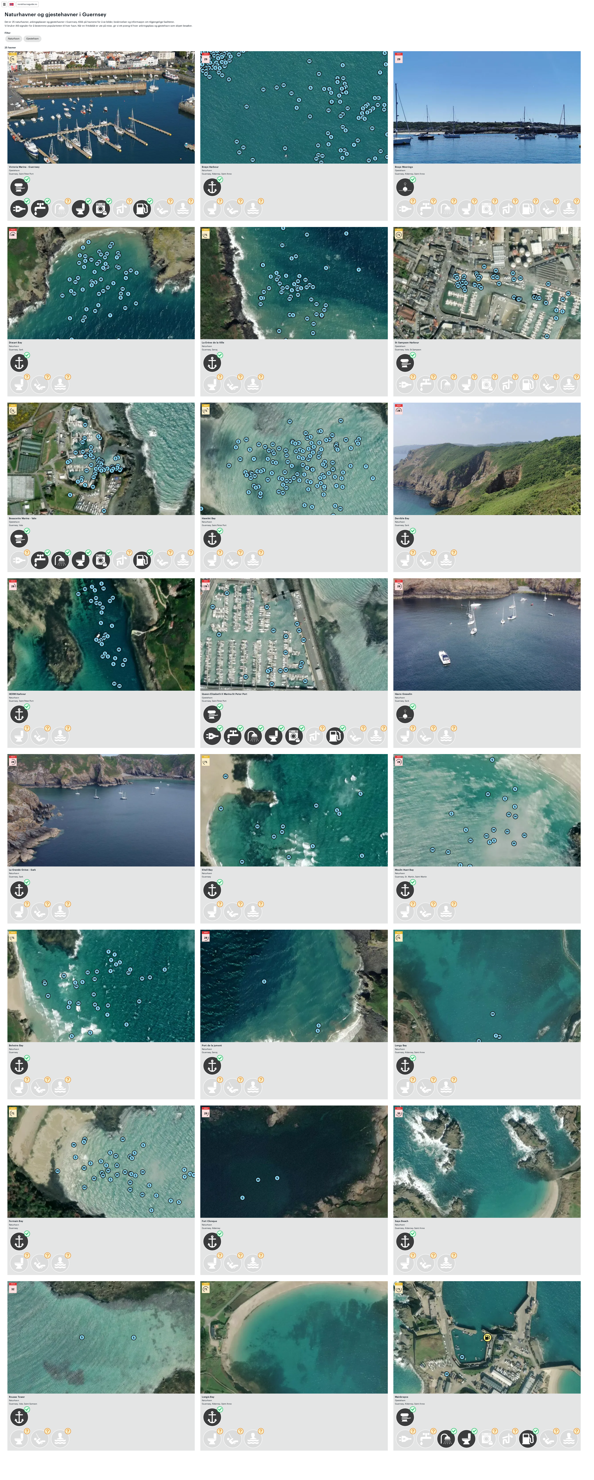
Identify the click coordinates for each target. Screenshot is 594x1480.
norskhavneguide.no (27, 4)
